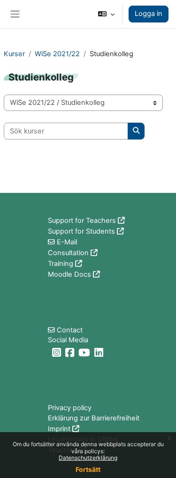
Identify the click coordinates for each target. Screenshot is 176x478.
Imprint (59, 429)
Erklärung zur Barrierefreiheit (93, 418)
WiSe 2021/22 (57, 54)
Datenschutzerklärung (88, 457)
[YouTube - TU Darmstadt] (85, 352)
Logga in (148, 13)
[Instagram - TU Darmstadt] (57, 352)
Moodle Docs (69, 274)
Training (60, 263)
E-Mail (67, 242)
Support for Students (81, 231)
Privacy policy (70, 408)
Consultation (68, 253)
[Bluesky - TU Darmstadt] (49, 352)
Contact (70, 330)
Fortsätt (88, 469)
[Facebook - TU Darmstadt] (71, 352)
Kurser (14, 54)
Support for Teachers (82, 220)
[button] (106, 14)
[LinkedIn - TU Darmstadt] (100, 352)
